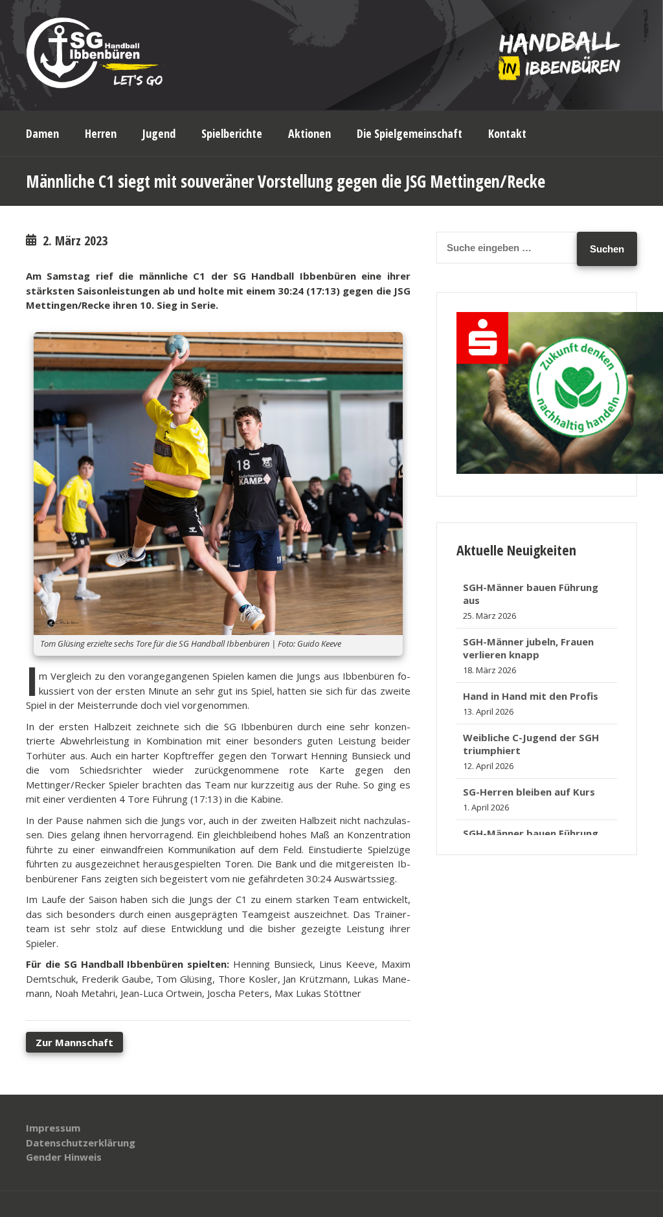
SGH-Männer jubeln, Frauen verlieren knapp (528, 595)
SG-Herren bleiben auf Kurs (529, 739)
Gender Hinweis (64, 1156)
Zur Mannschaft (74, 1042)
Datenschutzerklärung (80, 1142)
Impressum (53, 1127)
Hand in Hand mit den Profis (530, 643)
